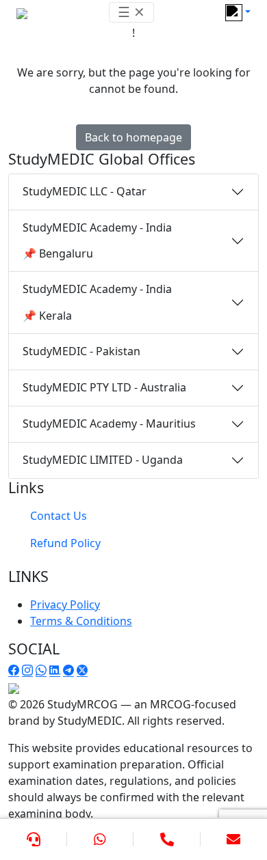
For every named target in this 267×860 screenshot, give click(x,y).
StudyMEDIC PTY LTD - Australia (104, 387)
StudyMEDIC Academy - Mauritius (109, 423)
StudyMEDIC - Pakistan (81, 351)
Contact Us (58, 515)
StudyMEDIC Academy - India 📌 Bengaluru (97, 240)
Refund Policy (65, 543)
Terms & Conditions (81, 620)
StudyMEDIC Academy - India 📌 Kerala (97, 301)
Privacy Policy (65, 604)
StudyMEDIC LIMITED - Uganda (103, 459)
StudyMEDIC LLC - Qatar (85, 191)
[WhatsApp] (100, 839)
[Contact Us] (33, 839)
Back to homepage (133, 137)
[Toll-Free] (167, 839)
